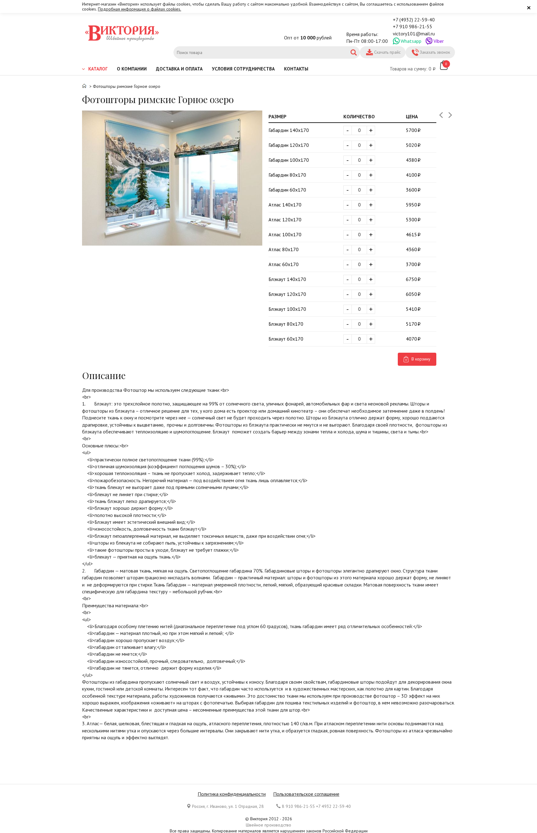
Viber (439, 41)
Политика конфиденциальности (232, 794)
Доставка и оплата (179, 69)
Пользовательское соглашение (306, 794)
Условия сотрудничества (243, 69)
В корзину (420, 359)
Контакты (296, 69)
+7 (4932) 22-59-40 (414, 19)
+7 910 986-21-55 (412, 26)
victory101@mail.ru (414, 33)
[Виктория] (122, 34)
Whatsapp (411, 41)
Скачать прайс (387, 52)
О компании (132, 69)
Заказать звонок (435, 52)
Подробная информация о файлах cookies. (139, 9)
